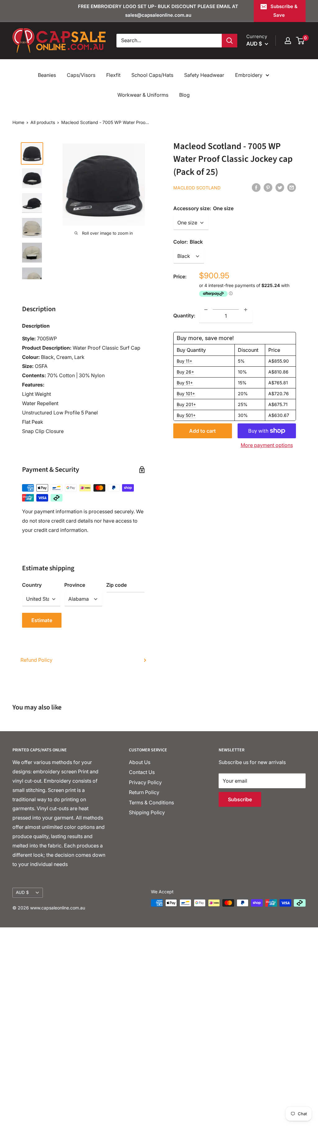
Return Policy (144, 792)
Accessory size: (203, 208)
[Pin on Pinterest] (268, 187)
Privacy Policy (145, 782)
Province (74, 585)
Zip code (116, 585)
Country (32, 585)
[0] (300, 40)
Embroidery (248, 75)
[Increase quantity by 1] (245, 309)
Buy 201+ (186, 404)
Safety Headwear (204, 75)
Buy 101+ (186, 393)
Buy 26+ (185, 371)
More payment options (267, 445)
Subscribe (240, 799)
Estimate (41, 620)
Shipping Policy (147, 812)
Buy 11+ (184, 361)
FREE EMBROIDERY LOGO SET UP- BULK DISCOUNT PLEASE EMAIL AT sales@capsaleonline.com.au (158, 10)
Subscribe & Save (284, 10)
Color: (188, 242)
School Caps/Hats (152, 75)
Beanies (47, 75)
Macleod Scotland (196, 187)
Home (18, 122)
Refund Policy (36, 660)
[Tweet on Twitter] (279, 187)
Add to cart (202, 431)
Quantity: (184, 315)
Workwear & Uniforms (142, 95)
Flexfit (113, 75)
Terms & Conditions (151, 802)
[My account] (288, 40)
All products (42, 122)
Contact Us (142, 772)
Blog (184, 95)
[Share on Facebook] (256, 187)
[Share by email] (291, 187)
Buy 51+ (185, 382)
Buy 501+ (186, 415)
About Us (139, 762)
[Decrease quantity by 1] (205, 309)
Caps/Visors (81, 75)
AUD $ (22, 892)
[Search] (229, 40)
